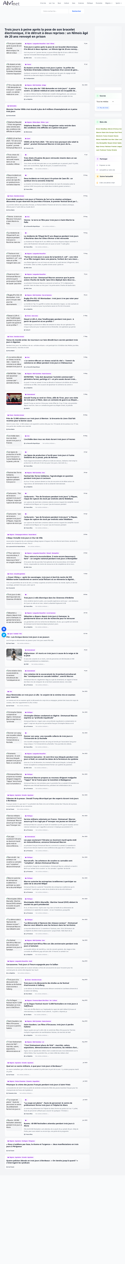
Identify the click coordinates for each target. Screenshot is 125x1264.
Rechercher (76, 11)
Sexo (73, 3)
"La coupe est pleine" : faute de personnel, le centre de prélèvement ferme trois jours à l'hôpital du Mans (48, 1104)
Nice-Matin (11, 210)
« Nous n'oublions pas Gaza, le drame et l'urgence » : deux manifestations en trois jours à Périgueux (42, 1145)
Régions (108, 3)
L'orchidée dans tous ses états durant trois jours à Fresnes (49, 439)
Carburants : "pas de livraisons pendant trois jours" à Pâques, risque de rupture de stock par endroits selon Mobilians (51, 518)
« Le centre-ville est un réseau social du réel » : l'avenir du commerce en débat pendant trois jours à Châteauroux (49, 361)
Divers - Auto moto (32, 316)
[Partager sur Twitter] (4, 635)
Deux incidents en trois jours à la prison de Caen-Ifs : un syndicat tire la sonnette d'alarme (48, 179)
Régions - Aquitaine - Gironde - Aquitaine (21, 795)
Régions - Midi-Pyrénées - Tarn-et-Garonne (39, 295)
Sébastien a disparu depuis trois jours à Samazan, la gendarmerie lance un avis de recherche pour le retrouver (49, 617)
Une (28, 217)
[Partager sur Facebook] (4, 629)
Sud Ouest (11, 706)
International (31, 394)
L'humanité (11, 588)
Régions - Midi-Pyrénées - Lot (35, 1042)
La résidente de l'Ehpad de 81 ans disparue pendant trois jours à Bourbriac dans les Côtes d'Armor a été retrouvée (51, 237)
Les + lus (52, 3)
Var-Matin (28, 1014)
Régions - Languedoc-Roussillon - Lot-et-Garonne (41, 613)
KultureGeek (11, 115)
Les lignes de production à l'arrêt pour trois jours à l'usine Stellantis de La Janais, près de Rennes (49, 456)
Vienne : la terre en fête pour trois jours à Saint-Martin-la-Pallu (49, 221)
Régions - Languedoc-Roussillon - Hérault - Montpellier (43, 553)
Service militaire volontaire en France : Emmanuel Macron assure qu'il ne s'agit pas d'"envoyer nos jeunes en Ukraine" (50, 820)
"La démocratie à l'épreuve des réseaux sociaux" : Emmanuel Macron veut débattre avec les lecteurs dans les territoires (50, 924)
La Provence (29, 685)
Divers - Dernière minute (16, 196)
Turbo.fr (28, 330)
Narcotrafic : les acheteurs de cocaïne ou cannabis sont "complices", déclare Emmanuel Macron (48, 861)
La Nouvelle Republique (33, 226)
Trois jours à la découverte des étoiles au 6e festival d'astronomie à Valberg (46, 984)
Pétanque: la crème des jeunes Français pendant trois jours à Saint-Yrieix (38, 1084)
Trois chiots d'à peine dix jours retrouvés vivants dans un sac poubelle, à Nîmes (50, 159)
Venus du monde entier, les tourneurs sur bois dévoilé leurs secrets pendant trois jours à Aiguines (42, 341)
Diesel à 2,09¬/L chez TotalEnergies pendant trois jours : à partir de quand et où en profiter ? (49, 320)
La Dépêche (29, 99)
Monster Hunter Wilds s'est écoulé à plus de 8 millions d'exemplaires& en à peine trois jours (41, 110)
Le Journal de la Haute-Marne (16, 546)
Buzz (59, 3)
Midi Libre (29, 58)
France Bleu (29, 169)
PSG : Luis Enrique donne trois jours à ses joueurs (27, 637)
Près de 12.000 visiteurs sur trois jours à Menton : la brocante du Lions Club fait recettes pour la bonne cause (40, 419)
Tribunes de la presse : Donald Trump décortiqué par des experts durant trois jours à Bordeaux (42, 799)
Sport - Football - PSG (15, 634)
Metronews (29, 132)
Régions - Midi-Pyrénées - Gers (36, 472)
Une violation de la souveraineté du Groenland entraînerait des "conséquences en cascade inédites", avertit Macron (50, 675)
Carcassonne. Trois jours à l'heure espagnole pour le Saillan (32, 964)
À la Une (43, 3)
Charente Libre (12, 1093)
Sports (118, 3)
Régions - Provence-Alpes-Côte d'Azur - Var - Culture (42, 1000)
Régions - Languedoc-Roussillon (36, 253)
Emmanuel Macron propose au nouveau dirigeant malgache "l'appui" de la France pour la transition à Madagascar (50, 778)
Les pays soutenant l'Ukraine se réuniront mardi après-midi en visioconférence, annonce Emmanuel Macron (50, 841)
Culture (66, 3)
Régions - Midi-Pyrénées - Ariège (36, 85)
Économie (99, 3)
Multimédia (12, 106)
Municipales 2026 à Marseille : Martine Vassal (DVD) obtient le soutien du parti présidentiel (51, 903)
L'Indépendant (30, 78)
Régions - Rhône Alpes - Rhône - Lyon (37, 122)
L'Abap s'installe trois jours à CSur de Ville (24, 538)
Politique (90, 3)
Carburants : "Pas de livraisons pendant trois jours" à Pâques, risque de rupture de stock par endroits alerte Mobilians (51, 497)
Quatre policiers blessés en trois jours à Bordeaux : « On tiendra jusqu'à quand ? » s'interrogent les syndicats (42, 1161)
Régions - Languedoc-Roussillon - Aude (20, 961)
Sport (28, 138)
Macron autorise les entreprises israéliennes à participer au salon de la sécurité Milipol (50, 882)
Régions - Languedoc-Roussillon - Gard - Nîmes (40, 43)
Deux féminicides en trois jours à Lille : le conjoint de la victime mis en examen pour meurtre (40, 696)
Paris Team (11, 643)
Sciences (81, 3)
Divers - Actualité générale (17, 574)
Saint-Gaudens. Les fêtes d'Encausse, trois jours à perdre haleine (49, 1025)
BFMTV (28, 408)
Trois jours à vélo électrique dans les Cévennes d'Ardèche (49, 598)
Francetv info (29, 148)
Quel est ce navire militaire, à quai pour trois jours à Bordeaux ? (34, 1066)
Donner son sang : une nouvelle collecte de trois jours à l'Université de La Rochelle (48, 737)
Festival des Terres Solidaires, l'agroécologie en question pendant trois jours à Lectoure (48, 477)
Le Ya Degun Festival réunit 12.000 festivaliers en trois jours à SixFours (51, 1005)
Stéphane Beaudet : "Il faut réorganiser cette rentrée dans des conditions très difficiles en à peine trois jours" (50, 126)
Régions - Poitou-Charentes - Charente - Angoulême (24, 1081)
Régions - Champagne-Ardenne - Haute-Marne (22, 534)
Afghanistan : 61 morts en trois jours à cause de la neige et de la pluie (51, 654)
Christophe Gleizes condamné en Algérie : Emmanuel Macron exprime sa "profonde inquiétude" (50, 716)
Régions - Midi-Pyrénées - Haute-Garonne (39, 373)
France (29, 64)
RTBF (27, 664)
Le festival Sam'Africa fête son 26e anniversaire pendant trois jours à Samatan (51, 944)
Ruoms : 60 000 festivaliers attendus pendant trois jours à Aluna (49, 1124)
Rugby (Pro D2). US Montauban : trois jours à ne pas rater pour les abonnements (51, 299)
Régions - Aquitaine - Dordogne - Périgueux (22, 1141)
